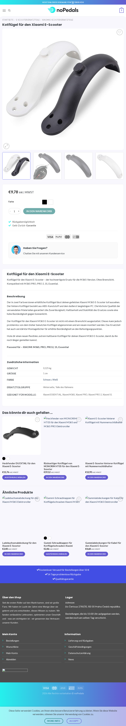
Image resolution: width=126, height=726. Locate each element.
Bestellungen (12, 640)
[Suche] (9, 10)
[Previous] (8, 89)
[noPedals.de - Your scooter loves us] (63, 10)
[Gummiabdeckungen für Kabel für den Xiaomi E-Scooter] (104, 515)
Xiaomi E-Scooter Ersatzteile (57, 20)
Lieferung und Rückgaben (80, 640)
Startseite (8, 20)
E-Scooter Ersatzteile (28, 20)
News (71, 659)
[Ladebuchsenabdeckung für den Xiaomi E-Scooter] (21, 515)
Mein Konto (12, 653)
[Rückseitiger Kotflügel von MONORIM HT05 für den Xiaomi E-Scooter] (63, 435)
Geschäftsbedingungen (79, 647)
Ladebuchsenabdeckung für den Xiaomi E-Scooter (19, 544)
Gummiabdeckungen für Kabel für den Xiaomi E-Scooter (103, 544)
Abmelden (11, 659)
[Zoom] (6, 146)
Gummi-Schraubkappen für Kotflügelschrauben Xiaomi (58, 544)
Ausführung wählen (15, 477)
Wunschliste (12, 647)
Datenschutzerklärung (79, 653)
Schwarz (47, 379)
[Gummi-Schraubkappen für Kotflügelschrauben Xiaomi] (63, 515)
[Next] (117, 89)
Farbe (11, 202)
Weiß (55, 379)
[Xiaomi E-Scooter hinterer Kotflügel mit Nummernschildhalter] (104, 435)
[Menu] (4, 10)
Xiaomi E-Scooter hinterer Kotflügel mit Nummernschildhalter (104, 465)
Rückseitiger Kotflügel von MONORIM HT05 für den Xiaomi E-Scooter (62, 466)
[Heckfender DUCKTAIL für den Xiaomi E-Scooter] (21, 435)
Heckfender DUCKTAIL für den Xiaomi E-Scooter (18, 465)
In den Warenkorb (39, 211)
